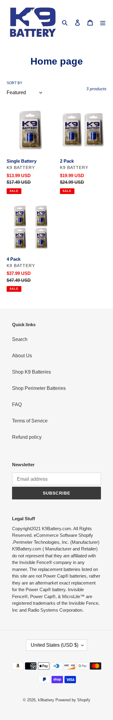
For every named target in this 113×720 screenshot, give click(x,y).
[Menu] (102, 22)
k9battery (46, 700)
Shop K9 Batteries (31, 371)
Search (19, 339)
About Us (22, 355)
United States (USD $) (54, 645)
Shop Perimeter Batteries (39, 388)
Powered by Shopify (72, 700)
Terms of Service (30, 420)
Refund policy (27, 437)
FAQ (17, 404)
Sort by (14, 83)
